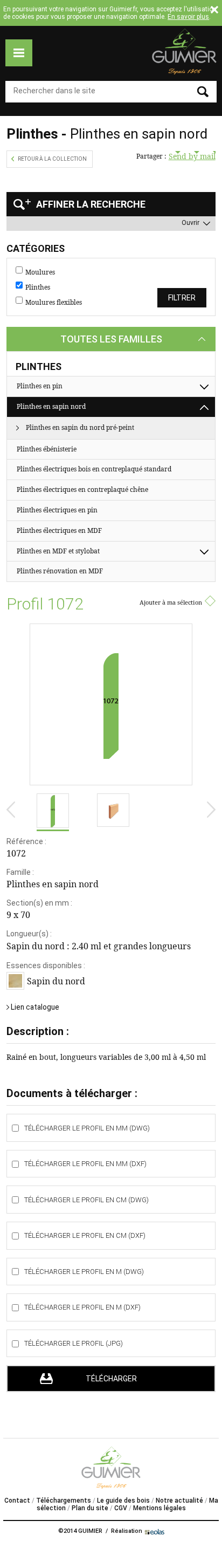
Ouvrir (190, 223)
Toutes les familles (111, 339)
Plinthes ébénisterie (47, 449)
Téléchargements (63, 1500)
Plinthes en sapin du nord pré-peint (80, 427)
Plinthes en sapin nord (51, 406)
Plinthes (37, 287)
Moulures (40, 272)
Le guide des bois (123, 1500)
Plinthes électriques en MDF (59, 530)
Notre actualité (179, 1500)
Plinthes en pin (40, 386)
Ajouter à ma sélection (171, 602)
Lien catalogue (35, 1007)
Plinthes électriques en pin (57, 510)
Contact (17, 1500)
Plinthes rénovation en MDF (60, 571)
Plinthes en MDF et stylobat (58, 551)
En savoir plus (188, 16)
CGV (120, 1508)
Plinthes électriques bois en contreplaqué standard (94, 469)
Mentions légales (159, 1508)
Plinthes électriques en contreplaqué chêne (82, 489)
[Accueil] (184, 51)
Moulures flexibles (53, 302)
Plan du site (90, 1508)
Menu (18, 52)
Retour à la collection (52, 159)
